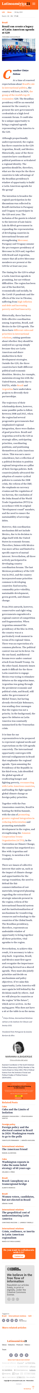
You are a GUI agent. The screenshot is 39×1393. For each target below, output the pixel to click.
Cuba (4, 1106)
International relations (13, 1146)
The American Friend (14, 1149)
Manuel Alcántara (9, 1153)
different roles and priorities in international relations (17, 334)
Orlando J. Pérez (8, 1172)
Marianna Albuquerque (11, 37)
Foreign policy (8, 1124)
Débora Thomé (7, 1203)
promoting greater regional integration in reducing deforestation (18, 818)
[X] (26, 1355)
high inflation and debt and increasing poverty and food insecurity (17, 305)
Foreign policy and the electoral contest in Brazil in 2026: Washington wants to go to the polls (18, 1132)
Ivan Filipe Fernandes (10, 1140)
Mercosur (23, 240)
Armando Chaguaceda (10, 1116)
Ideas (9, 12)
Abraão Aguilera (28, 1140)
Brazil (5, 23)
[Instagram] (12, 1320)
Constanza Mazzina (9, 1222)
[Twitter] (3, 1320)
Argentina (7, 389)
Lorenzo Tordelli (26, 1222)
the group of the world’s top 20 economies (17, 95)
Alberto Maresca (8, 1188)
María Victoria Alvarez (11, 1241)
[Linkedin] (16, 1320)
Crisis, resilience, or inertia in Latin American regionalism (18, 1234)
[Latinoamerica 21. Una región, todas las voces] (17, 1341)
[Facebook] (7, 1320)
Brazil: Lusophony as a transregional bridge (15, 1182)
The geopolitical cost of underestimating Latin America (16, 1215)
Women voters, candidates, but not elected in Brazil (18, 1198)
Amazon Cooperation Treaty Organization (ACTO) (16, 837)
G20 (30, 1316)
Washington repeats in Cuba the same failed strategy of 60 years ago (16, 1165)
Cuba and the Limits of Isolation (15, 1111)
